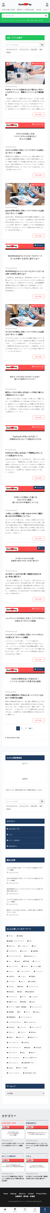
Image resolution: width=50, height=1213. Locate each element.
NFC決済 (38, 1047)
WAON (10, 1037)
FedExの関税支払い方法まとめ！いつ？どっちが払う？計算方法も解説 (24, 696)
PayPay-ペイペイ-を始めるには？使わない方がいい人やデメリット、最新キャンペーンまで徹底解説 (24, 92)
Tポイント (11, 1032)
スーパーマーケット (8, 20)
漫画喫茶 (35, 951)
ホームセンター (31, 1022)
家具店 (21, 986)
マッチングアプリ (24, 971)
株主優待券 (30, 992)
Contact (46, 9)
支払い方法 (29, 20)
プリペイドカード (14, 1058)
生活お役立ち (40, 245)
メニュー (25, 1211)
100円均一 (11, 976)
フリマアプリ (12, 951)
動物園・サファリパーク (16, 941)
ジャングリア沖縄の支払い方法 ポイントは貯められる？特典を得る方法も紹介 (13, 1178)
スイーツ (37, 961)
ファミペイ (38, 971)
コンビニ (23, 976)
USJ (30, 941)
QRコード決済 (22, 1068)
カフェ (28, 1012)
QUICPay (11, 1027)
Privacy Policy (41, 1194)
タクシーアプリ (13, 966)
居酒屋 (21, 936)
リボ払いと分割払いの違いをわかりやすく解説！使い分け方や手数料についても (24, 514)
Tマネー (10, 936)
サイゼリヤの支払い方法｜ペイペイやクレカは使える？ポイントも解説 (24, 333)
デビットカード (13, 1063)
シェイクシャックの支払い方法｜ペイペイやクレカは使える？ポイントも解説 (24, 635)
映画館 (24, 1002)
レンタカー (34, 997)
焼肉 (20, 992)
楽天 (36, 20)
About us (22, 1194)
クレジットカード (14, 1073)
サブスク (25, 951)
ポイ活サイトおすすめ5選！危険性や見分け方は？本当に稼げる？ (23, 575)
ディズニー (11, 981)
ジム (9, 961)
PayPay (40, 20)
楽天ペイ (33, 1052)
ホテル (25, 966)
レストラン (22, 1027)
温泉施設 (11, 1012)
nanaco (37, 1012)
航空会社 (11, 992)
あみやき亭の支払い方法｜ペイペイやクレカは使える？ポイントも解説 (24, 211)
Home (5, 1194)
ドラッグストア (13, 1042)
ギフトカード (12, 1052)
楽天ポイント (34, 1037)
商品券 (27, 961)
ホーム (5, 1211)
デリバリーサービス (14, 956)
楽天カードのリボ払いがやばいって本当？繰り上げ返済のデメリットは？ (24, 393)
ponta (33, 1002)
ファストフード (33, 986)
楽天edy (33, 1032)
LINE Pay (26, 1042)
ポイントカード (36, 1027)
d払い (24, 1052)
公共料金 (33, 981)
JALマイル (11, 946)
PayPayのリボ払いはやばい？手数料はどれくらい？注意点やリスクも (24, 454)
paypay (10, 1068)
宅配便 (33, 976)
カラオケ (11, 986)
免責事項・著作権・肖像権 (25, 1196)
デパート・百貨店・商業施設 (17, 1007)
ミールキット (24, 946)
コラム (41, 548)
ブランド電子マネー (31, 1058)
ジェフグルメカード (14, 1022)
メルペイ (23, 1032)
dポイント (21, 1037)
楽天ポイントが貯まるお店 (25, 9)
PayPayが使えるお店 (8, 9)
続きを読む (38, 114)
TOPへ (45, 1211)
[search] (46, 16)
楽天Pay (35, 1211)
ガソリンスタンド (26, 1017)
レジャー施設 (37, 966)
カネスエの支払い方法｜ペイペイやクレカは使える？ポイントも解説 (24, 151)
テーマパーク (12, 997)
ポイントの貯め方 (14, 840)
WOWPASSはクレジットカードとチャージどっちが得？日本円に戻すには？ (24, 272)
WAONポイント (31, 956)
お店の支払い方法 (38, 63)
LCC (34, 946)
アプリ (24, 997)
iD (20, 1012)
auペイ (23, 981)
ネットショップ (20, 20)
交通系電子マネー (29, 1063)
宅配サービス (12, 1002)
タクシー (11, 971)
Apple (18, 961)
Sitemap (38, 9)
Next (30, 728)
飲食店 (28, 1047)
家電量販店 (11, 1017)
